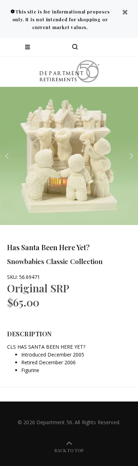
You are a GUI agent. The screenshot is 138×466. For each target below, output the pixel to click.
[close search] (126, 47)
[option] (69, 156)
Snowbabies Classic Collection (55, 261)
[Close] (125, 13)
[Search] (75, 47)
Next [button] (131, 156)
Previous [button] (6, 156)
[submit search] (104, 47)
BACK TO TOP (69, 450)
